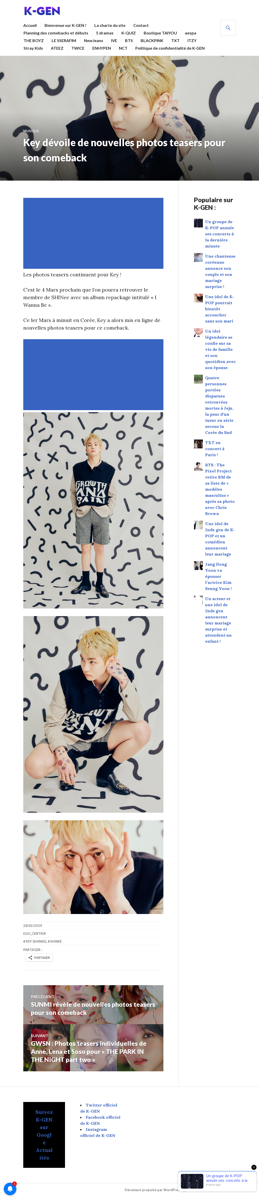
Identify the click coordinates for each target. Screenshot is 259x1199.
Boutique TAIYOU (160, 32)
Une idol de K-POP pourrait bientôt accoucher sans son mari (219, 308)
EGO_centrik (34, 933)
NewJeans (93, 40)
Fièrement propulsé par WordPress (153, 1190)
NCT (123, 48)
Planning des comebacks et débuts (56, 32)
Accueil (30, 25)
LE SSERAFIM (64, 40)
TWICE (77, 48)
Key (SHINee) (36, 941)
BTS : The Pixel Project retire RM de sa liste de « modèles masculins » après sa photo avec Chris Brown (220, 489)
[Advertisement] (94, 233)
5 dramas (105, 32)
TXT (175, 40)
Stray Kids (33, 48)
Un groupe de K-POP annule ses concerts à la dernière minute (219, 234)
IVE (114, 40)
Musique (31, 131)
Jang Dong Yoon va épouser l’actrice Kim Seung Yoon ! (218, 576)
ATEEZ (57, 48)
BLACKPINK (152, 40)
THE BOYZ (34, 40)
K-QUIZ (128, 32)
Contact (141, 25)
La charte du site (109, 25)
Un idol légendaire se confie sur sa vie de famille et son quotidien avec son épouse (220, 349)
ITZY (192, 40)
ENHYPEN (101, 48)
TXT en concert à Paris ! (214, 448)
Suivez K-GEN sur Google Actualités (44, 1135)
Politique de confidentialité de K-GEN (170, 48)
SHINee (56, 941)
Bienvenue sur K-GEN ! (66, 25)
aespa (190, 32)
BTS (129, 40)
